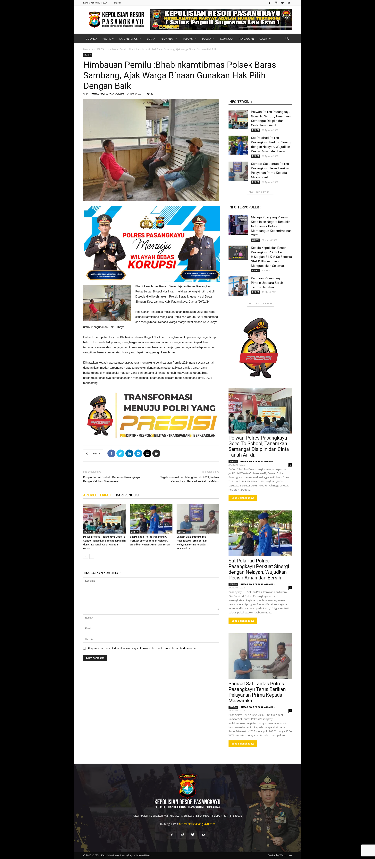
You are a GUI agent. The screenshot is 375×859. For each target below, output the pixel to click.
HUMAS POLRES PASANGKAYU (107, 93)
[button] (287, 39)
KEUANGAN (226, 38)
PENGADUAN (246, 38)
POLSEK (206, 38)
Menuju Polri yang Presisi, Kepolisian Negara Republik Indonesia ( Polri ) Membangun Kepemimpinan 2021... (271, 226)
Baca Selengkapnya (242, 497)
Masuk (117, 2)
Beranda (88, 49)
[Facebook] (269, 2)
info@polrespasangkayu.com (197, 824)
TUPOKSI (188, 38)
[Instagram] (276, 2)
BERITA (151, 38)
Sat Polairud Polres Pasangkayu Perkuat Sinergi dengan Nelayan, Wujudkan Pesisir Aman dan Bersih (150, 540)
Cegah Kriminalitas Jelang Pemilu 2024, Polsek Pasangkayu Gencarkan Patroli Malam (189, 479)
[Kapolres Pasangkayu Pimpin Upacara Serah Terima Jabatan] (238, 286)
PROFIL (107, 38)
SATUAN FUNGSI (128, 38)
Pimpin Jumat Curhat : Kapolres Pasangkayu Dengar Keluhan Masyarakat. (111, 479)
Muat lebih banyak (259, 191)
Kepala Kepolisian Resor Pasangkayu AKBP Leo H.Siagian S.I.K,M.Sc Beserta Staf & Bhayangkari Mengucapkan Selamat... (271, 257)
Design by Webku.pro (280, 855)
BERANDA (91, 38)
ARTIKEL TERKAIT (97, 495)
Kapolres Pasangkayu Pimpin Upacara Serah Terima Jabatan (267, 282)
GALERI (263, 38)
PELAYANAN (167, 38)
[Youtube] (289, 2)
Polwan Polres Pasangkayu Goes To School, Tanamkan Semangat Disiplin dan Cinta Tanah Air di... (259, 446)
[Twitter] (282, 2)
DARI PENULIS (127, 495)
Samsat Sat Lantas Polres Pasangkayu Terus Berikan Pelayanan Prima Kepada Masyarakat (257, 692)
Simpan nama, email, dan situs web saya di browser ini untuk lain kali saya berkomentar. (141, 648)
